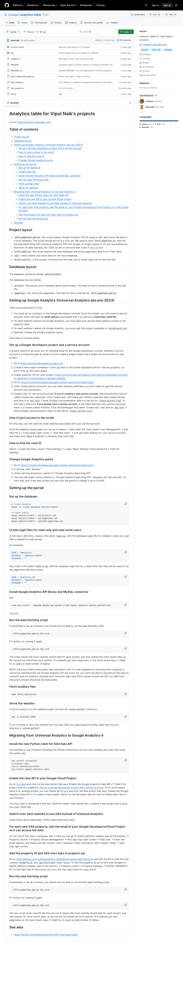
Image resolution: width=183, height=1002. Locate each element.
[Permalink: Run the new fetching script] (7, 876)
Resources (49, 5)
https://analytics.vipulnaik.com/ (34, 122)
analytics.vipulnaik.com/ (155, 45)
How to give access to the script (36, 152)
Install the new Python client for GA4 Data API (43, 195)
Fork (156, 14)
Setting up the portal (25, 164)
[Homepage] (7, 5)
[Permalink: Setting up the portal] (7, 488)
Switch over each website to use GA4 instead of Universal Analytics (55, 203)
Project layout (21, 136)
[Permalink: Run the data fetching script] (7, 620)
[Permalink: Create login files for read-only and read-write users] (7, 530)
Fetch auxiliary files (28, 183)
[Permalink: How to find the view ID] (7, 443)
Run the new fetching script (33, 218)
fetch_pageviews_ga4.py (22, 76)
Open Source (67, 5)
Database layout (23, 140)
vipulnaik (15, 40)
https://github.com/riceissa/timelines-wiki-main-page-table (46, 934)
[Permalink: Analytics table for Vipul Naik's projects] (7, 114)
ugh (60, 94)
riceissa (13, 14)
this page (21, 784)
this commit (96, 247)
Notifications (140, 14)
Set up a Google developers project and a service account (50, 148)
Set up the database (29, 167)
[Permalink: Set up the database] (7, 496)
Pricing (101, 5)
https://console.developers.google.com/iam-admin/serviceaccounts (57, 382)
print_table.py (17, 82)
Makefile (15, 64)
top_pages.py (17, 88)
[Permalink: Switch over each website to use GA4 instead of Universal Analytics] (7, 814)
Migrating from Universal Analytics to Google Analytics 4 (45, 191)
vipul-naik (156, 50)
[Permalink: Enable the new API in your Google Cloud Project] (7, 778)
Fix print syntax (28, 40)
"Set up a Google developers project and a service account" (71, 787)
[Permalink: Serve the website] (7, 703)
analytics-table (30, 14)
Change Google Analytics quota (35, 160)
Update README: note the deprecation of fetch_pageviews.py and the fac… (94, 70)
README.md (16, 70)
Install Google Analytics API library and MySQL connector (49, 175)
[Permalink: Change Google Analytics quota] (7, 459)
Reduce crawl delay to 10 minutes (74, 47)
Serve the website (28, 187)
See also (18, 222)
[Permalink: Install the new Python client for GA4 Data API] (7, 744)
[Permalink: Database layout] (7, 267)
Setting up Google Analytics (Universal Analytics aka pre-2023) (48, 144)
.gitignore (15, 59)
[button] (126, 504)
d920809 (98, 40)
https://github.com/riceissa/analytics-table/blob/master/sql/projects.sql (54, 859)
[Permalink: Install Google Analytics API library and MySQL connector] (7, 592)
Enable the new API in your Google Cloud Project (45, 199)
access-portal (17, 47)
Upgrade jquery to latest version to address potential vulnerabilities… (91, 64)
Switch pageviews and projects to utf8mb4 (79, 53)
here (65, 791)
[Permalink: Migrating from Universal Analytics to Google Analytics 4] (7, 735)
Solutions (32, 5)
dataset (144, 50)
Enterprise (86, 5)
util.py (13, 94)
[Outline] (130, 103)
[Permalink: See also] (7, 927)
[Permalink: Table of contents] (7, 129)
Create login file (27, 171)
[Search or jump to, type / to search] (146, 5)
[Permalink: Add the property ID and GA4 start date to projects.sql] (7, 853)
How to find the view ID (31, 156)
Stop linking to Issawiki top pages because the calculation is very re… (91, 82)
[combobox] (99, 32)
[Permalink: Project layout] (7, 230)
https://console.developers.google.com (42, 363)
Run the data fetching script (33, 179)
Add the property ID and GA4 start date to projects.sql (48, 214)
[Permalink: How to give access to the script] (7, 418)
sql (12, 53)
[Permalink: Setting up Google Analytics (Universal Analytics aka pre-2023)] (7, 300)
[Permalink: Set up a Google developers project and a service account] (7, 345)
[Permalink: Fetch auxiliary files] (7, 687)
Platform (17, 5)
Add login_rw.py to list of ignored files (76, 59)
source (13, 613)
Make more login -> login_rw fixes (74, 76)
